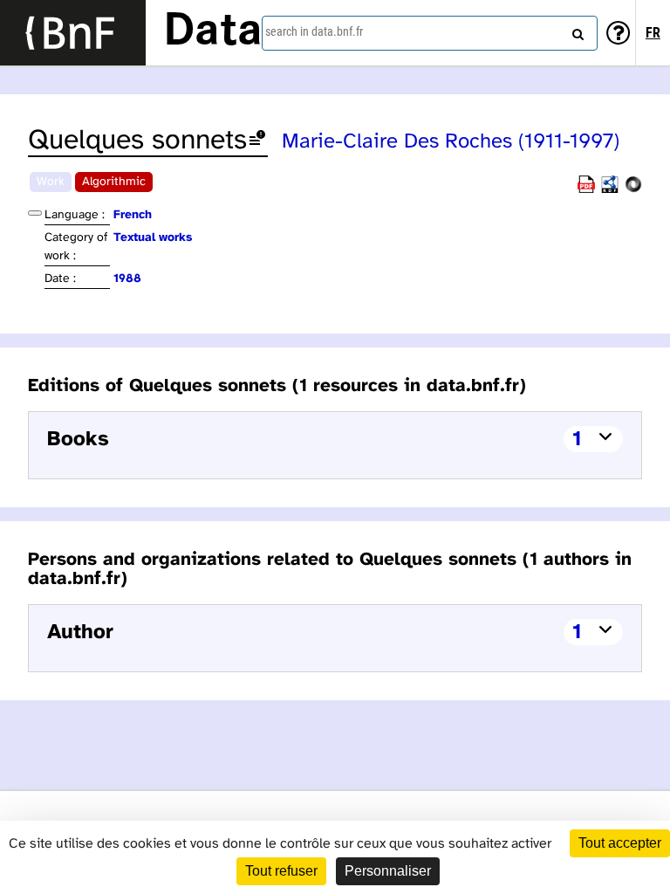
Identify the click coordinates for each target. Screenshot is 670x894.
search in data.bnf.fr (314, 31)
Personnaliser (388, 870)
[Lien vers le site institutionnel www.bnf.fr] (73, 32)
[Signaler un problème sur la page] (257, 141)
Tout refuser (281, 870)
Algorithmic (114, 182)
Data (213, 32)
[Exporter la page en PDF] (586, 189)
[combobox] (430, 33)
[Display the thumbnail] (35, 213)
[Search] (576, 30)
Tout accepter (619, 843)
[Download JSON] (633, 189)
